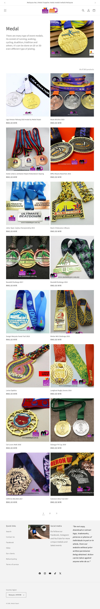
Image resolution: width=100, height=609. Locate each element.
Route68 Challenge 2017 (14, 282)
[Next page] (56, 513)
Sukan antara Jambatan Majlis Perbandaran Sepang (25, 174)
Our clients (10, 553)
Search (8, 531)
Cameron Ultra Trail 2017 (59, 499)
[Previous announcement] (4, 2)
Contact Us (10, 537)
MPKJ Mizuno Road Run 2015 (60, 174)
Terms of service (12, 564)
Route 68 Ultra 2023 (57, 120)
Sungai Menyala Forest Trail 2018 (18, 336)
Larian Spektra (11, 390)
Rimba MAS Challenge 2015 (60, 336)
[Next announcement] (95, 2)
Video (8, 548)
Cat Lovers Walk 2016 (13, 445)
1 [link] (43, 513)
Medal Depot (15, 603)
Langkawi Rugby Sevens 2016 (60, 390)
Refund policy (11, 559)
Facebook (10, 542)
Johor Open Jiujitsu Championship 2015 (20, 228)
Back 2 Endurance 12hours (60, 228)
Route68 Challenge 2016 (58, 282)
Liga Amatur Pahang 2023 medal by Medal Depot (23, 120)
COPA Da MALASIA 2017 (14, 499)
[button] (5, 10)
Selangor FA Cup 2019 (58, 445)
